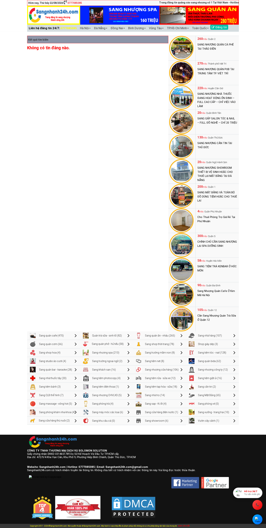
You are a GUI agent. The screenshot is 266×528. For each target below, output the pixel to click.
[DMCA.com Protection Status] (133, 504)
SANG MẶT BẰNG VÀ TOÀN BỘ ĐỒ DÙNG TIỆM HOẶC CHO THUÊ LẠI (217, 196)
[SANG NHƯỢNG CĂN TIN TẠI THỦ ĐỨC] (181, 146)
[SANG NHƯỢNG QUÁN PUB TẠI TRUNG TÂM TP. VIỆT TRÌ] (181, 72)
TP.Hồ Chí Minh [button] (177, 28)
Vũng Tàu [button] (155, 28)
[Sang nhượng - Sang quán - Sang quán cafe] (53, 15)
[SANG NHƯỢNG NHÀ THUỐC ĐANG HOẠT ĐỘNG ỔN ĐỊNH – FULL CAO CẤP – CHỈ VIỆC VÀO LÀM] (181, 97)
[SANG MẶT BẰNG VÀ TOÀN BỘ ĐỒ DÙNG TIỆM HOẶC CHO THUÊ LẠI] (181, 195)
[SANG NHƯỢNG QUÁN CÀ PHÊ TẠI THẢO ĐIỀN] (181, 47)
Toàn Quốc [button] (199, 28)
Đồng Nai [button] (117, 28)
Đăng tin (221, 27)
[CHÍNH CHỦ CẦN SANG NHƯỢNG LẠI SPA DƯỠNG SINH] (181, 245)
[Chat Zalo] (257, 519)
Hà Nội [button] (84, 28)
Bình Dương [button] (136, 28)
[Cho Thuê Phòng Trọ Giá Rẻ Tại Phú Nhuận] (181, 220)
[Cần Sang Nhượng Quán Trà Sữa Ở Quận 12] (181, 319)
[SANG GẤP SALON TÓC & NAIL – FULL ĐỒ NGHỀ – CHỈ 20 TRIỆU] (181, 121)
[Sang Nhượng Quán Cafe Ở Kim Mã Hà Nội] (181, 294)
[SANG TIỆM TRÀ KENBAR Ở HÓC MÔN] (181, 269)
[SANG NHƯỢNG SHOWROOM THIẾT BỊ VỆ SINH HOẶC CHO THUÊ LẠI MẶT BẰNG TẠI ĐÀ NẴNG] (181, 171)
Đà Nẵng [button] (99, 28)
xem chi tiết (184, 525)
